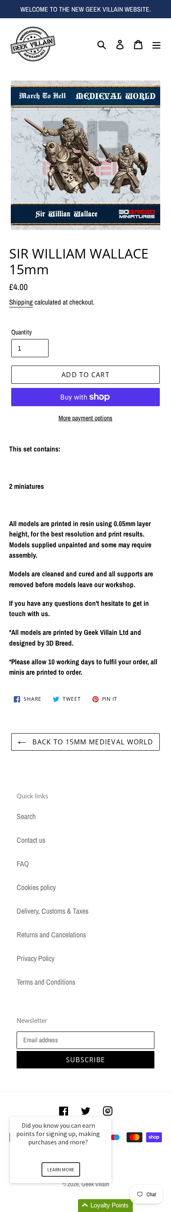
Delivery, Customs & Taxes (52, 911)
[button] (70, 1205)
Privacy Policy (35, 958)
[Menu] (156, 44)
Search (26, 816)
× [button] (107, 1111)
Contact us (31, 840)
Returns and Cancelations (51, 934)
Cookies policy (36, 887)
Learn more (60, 1169)
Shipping (21, 302)
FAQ (23, 863)
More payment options (85, 417)
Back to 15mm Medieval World (91, 741)
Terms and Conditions (46, 982)
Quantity (21, 332)
